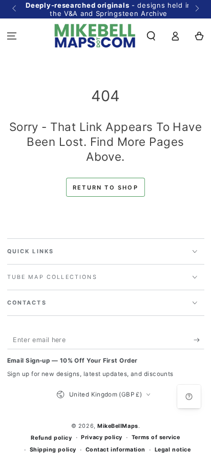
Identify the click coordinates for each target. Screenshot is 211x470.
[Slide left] (15, 9)
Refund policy (51, 438)
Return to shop (105, 187)
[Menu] (12, 36)
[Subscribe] (199, 340)
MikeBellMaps (117, 426)
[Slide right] (196, 9)
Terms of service (156, 437)
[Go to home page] (95, 36)
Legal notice (173, 449)
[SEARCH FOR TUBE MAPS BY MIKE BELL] (151, 36)
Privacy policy (101, 437)
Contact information (115, 449)
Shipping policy (53, 449)
